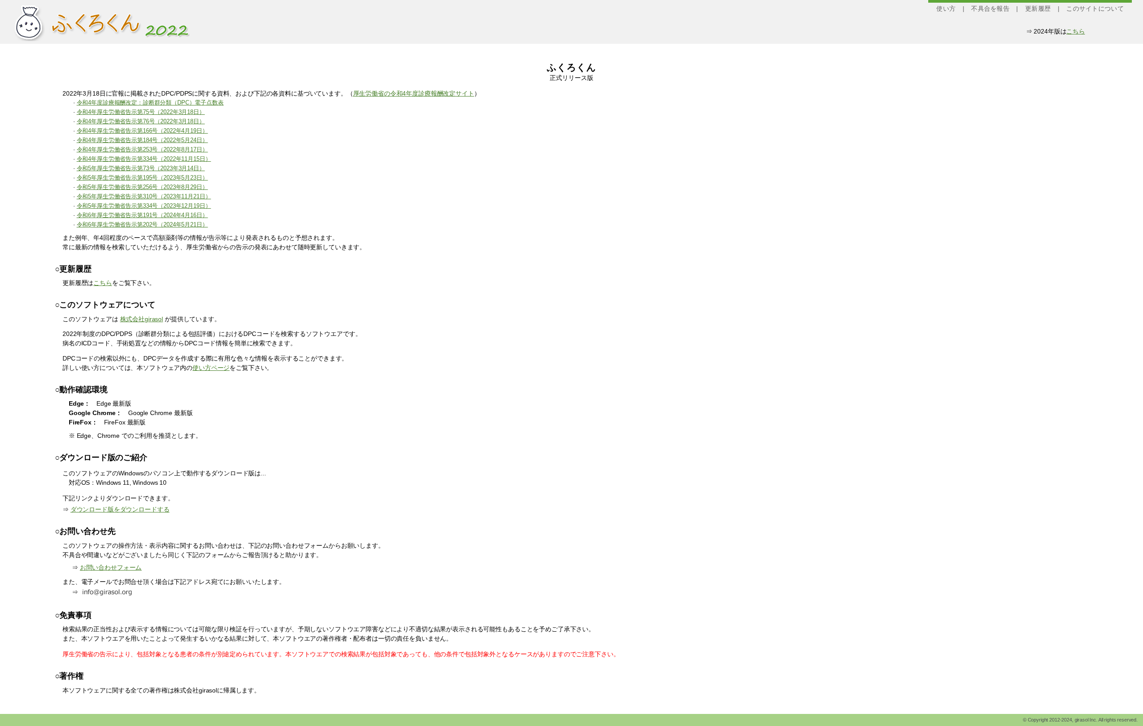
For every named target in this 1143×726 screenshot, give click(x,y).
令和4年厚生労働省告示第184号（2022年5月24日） (142, 140)
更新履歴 (1038, 8)
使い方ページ (210, 367)
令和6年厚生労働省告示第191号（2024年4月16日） (142, 215)
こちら (1075, 31)
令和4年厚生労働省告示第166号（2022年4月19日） (142, 131)
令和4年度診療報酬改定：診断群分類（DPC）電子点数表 (150, 103)
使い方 (945, 8)
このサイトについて (1095, 8)
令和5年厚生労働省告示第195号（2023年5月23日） (142, 178)
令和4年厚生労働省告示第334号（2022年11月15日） (144, 159)
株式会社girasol (141, 319)
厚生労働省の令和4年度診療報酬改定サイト (413, 93)
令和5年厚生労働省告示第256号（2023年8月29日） (142, 187)
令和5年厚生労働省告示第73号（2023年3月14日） (141, 168)
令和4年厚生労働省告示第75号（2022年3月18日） (141, 112)
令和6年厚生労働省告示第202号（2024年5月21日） (142, 225)
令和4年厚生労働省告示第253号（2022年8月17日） (142, 150)
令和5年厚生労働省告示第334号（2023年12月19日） (144, 206)
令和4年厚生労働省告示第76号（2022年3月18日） (141, 121)
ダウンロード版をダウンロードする (120, 509)
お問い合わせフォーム (111, 567)
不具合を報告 (990, 8)
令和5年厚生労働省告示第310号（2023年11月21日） (144, 196)
